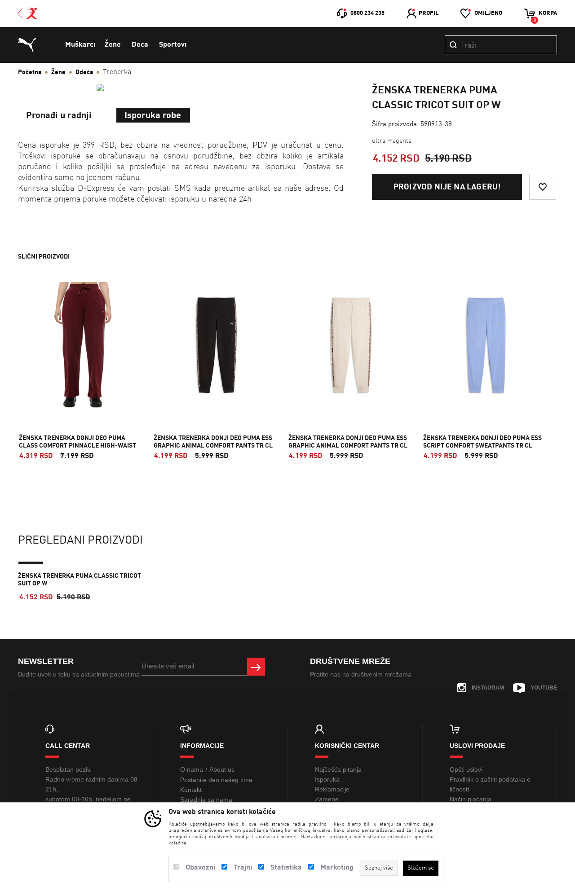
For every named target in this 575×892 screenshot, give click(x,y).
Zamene (327, 799)
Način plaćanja (470, 799)
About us (221, 769)
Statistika (286, 867)
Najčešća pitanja (338, 769)
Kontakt (191, 789)
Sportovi (172, 44)
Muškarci (80, 44)
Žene (113, 44)
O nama (191, 769)
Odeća (84, 72)
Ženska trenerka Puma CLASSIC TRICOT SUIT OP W (79, 580)
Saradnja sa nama (206, 799)
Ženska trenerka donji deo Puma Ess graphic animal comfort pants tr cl (213, 442)
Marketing (337, 867)
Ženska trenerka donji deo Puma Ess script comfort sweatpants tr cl (482, 442)
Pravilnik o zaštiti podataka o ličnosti (490, 784)
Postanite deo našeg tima (216, 779)
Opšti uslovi (466, 769)
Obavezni (200, 867)
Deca (140, 44)
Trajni (243, 867)
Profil (428, 13)
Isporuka (327, 779)
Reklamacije (332, 789)
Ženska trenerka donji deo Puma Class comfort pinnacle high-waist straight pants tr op (77, 446)
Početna (29, 72)
